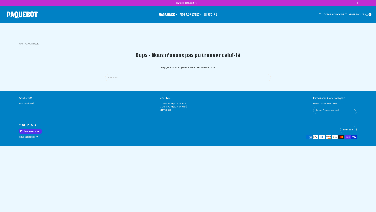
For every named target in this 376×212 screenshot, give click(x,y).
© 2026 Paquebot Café (27, 137)
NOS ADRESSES (190, 14)
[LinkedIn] (28, 125)
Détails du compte (335, 14)
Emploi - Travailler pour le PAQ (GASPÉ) (173, 107)
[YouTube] (23, 125)
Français (348, 129)
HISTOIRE (210, 14)
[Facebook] (20, 125)
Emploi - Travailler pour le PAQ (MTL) (173, 103)
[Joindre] (353, 110)
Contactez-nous (165, 110)
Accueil (21, 44)
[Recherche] (320, 14)
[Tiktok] (35, 125)
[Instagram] (32, 125)
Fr (358, 3)
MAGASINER (167, 14)
